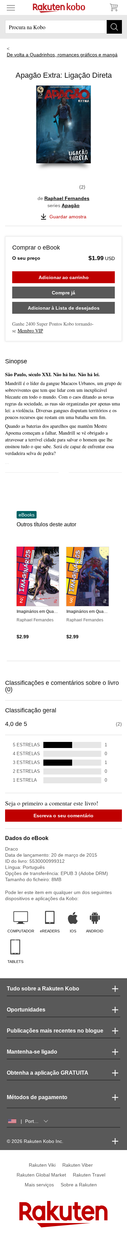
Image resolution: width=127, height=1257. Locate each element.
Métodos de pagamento (37, 1097)
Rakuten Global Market (41, 1175)
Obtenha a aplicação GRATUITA (47, 1073)
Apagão (71, 205)
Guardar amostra (67, 216)
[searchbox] (63, 27)
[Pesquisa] (114, 27)
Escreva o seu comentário (63, 815)
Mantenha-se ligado (32, 1052)
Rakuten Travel (89, 1175)
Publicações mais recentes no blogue (55, 1031)
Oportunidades (26, 1010)
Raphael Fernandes (66, 198)
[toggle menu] (11, 7)
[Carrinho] (113, 7)
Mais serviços (39, 1184)
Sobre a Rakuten (79, 1184)
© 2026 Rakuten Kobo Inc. (35, 1141)
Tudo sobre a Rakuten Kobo (43, 988)
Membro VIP (30, 330)
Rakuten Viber (77, 1165)
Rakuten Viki (42, 1165)
